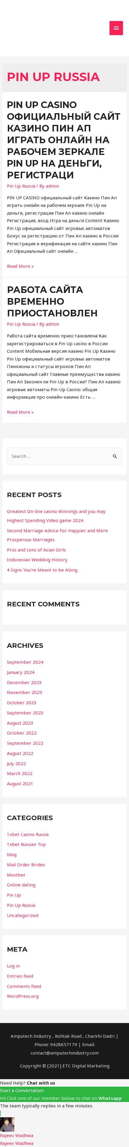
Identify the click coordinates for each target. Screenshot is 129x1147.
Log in (13, 966)
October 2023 (22, 702)
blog (11, 854)
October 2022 (22, 733)
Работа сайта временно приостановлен (52, 301)
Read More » (20, 266)
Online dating (21, 885)
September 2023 (25, 713)
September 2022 (25, 743)
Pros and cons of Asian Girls (36, 550)
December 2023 (24, 682)
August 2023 (20, 723)
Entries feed (20, 976)
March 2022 (19, 773)
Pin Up (14, 895)
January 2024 (20, 672)
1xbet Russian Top (26, 844)
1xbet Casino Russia (28, 834)
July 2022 (16, 763)
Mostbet (16, 875)
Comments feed (24, 986)
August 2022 (20, 753)
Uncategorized (22, 915)
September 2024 (25, 662)
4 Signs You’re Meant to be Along (42, 570)
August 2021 (20, 783)
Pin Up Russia (21, 186)
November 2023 (24, 692)
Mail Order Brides (26, 865)
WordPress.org (23, 996)
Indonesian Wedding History (37, 560)
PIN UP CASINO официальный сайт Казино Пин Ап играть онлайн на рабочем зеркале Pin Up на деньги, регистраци (63, 140)
